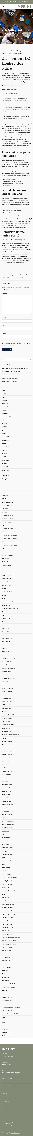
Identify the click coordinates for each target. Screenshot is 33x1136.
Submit (7, 1123)
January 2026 (5, 410)
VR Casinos (5, 990)
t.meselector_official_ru (8, 947)
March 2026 (5, 403)
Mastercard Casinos (7, 784)
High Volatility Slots (7, 708)
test (3, 954)
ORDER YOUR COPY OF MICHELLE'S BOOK (16, 1)
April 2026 (4, 400)
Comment (5, 293)
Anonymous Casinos (7, 575)
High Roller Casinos (7, 705)
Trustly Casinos (6, 960)
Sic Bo (3, 894)
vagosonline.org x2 (7, 967)
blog (3, 615)
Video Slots (5, 970)
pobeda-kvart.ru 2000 (7, 854)
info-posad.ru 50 (6, 721)
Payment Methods (6, 841)
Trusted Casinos (6, 957)
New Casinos (5, 811)
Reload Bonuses (6, 867)
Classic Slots (5, 651)
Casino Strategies (6, 645)
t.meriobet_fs (5, 930)
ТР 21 (3, 1017)
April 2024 (4, 457)
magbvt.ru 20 (5, 781)
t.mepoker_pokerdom (7, 917)
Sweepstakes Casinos (8, 907)
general (4, 695)
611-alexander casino (7, 515)
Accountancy (5, 552)
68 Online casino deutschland (9, 538)
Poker (3, 857)
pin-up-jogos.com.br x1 (8, 851)
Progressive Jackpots (8, 861)
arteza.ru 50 (5, 582)
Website (4, 333)
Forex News (5, 681)
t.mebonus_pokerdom (7, 911)
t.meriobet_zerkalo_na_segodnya (11, 937)
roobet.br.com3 (6, 871)
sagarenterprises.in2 (7, 874)
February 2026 (5, 407)
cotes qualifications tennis (9, 124)
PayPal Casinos (6, 844)
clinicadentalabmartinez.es (9, 658)
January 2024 (5, 460)
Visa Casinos (5, 980)
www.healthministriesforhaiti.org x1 (11, 1007)
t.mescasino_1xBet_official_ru (10, 940)
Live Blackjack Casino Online (9, 375)
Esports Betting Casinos (8, 668)
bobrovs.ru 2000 (6, 618)
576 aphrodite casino (7, 502)
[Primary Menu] (3, 6)
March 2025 (5, 430)
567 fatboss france (7, 499)
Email (3, 325)
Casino (3, 625)
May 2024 (4, 453)
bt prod (3, 621)
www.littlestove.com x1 (8, 1010)
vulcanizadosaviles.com (8, 994)
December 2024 (6, 440)
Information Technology (8, 724)
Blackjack (4, 612)
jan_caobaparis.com (7, 731)
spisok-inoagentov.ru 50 (8, 904)
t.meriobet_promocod (7, 934)
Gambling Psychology (7, 688)
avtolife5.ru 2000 (6, 585)
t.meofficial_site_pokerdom (9, 914)
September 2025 (6, 417)
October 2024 (5, 447)
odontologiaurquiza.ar (7, 827)
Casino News (5, 631)
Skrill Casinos (5, 897)
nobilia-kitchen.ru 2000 (8, 821)
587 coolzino (5, 508)
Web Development (7, 997)
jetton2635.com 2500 (7, 751)
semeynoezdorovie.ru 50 (8, 891)
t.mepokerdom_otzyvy (8, 924)
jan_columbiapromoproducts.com (10, 734)
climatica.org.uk (6, 655)
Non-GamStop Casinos (8, 824)
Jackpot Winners (6, 728)
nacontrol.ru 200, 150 (7, 804)
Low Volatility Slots (7, 771)
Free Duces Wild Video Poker (9, 381)
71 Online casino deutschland (9, 545)
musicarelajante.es (7, 801)
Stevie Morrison (15, 1133)
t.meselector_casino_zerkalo (9, 944)
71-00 (3, 548)
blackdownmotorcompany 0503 (10, 608)
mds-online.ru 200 (6, 788)
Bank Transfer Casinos (8, 592)
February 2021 (5, 470)
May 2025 (4, 423)
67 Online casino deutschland (9, 535)
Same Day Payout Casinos (9, 881)
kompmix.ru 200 (6, 758)
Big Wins (4, 595)
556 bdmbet (5, 495)
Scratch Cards (5, 887)
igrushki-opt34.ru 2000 (8, 715)
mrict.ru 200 (5, 798)
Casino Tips (5, 648)
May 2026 (4, 397)
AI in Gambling (5, 562)
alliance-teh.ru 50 (6, 565)
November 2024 (6, 443)
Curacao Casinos (6, 665)
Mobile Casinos (6, 794)
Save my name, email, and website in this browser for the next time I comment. (16, 344)
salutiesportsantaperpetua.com (10, 877)
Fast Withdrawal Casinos (8, 678)
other (3, 834)
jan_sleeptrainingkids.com (9, 741)
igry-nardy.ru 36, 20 (7, 718)
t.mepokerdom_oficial (7, 921)
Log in (3, 1026)
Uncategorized (5, 964)
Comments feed (6, 1032)
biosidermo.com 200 (7, 602)
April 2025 (4, 427)
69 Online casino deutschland (9, 542)
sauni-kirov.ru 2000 (7, 884)
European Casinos (6, 675)
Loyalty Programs (6, 774)
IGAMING (4, 711)
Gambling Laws (6, 685)
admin (4, 53)
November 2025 (6, 413)
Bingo (3, 598)
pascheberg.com (6, 837)
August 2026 (5, 390)
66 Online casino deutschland (9, 532)
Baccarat (4, 588)
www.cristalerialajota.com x (9, 1004)
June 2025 (4, 420)
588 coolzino (5, 512)
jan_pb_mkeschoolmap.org (9, 738)
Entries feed (5, 1029)
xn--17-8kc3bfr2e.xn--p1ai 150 (10, 1014)
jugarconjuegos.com (7, 754)
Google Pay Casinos (7, 701)
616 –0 (3, 525)
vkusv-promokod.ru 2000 (8, 984)
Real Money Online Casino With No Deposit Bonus (15, 368)
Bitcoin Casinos (6, 605)
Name (4, 317)
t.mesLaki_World (6, 950)
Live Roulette (5, 768)
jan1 (3, 744)
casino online (5, 635)
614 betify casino (6, 522)
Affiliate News (5, 558)
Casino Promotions (7, 638)
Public (3, 864)
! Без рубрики (20, 51)
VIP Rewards (5, 977)
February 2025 (5, 433)
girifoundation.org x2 (7, 698)
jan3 (3, 748)
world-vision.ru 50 (6, 1000)
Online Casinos (6, 831)
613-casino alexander (7, 518)
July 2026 (4, 393)
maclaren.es (5, 778)
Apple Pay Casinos (7, 578)
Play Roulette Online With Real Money (12, 371)
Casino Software (6, 641)
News (3, 817)
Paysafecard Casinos (7, 847)
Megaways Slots (6, 791)
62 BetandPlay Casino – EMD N (10, 528)
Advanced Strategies (7, 555)
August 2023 (5, 467)
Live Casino (5, 764)
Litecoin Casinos (6, 761)
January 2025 (5, 437)
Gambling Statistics (7, 691)
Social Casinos (6, 901)
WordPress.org (6, 1036)
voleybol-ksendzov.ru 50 (8, 987)
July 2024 (4, 450)
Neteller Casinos (6, 808)
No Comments (5, 51)
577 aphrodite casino (7, 505)
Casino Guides (5, 628)
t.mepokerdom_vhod (7, 927)
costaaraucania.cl (6, 661)
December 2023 (6, 463)
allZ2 (3, 572)
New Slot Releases (7, 814)
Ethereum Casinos (6, 671)
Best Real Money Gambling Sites (10, 378)
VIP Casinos (5, 974)
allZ (3, 568)
